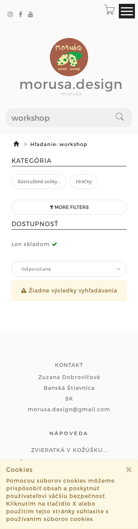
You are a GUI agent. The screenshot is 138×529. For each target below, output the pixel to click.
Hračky (84, 181)
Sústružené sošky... (39, 181)
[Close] (129, 469)
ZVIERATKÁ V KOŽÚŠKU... (69, 450)
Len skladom (31, 244)
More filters (71, 207)
